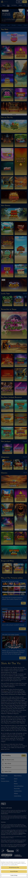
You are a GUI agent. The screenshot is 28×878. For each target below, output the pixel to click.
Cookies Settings (14, 875)
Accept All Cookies (14, 871)
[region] (14, 868)
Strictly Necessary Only (14, 867)
